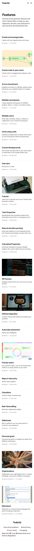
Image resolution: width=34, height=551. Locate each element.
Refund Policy (26, 527)
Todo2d (6, 3)
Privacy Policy (12, 530)
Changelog (23, 530)
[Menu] (31, 3)
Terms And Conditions (11, 527)
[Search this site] (28, 3)
